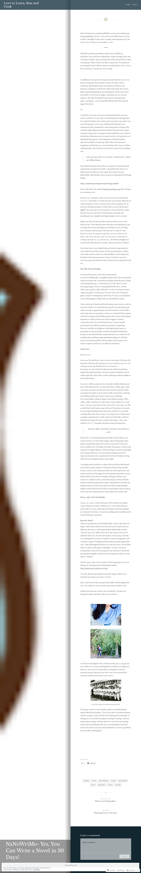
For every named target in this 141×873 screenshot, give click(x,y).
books (94, 781)
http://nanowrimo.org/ (111, 189)
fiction (113, 781)
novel (93, 785)
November (101, 785)
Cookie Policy (36, 869)
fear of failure (103, 781)
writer (110, 785)
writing (117, 785)
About (134, 4)
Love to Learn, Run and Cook (21, 4)
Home (128, 4)
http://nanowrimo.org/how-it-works (94, 568)
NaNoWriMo (123, 781)
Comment (124, 856)
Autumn (86, 781)
